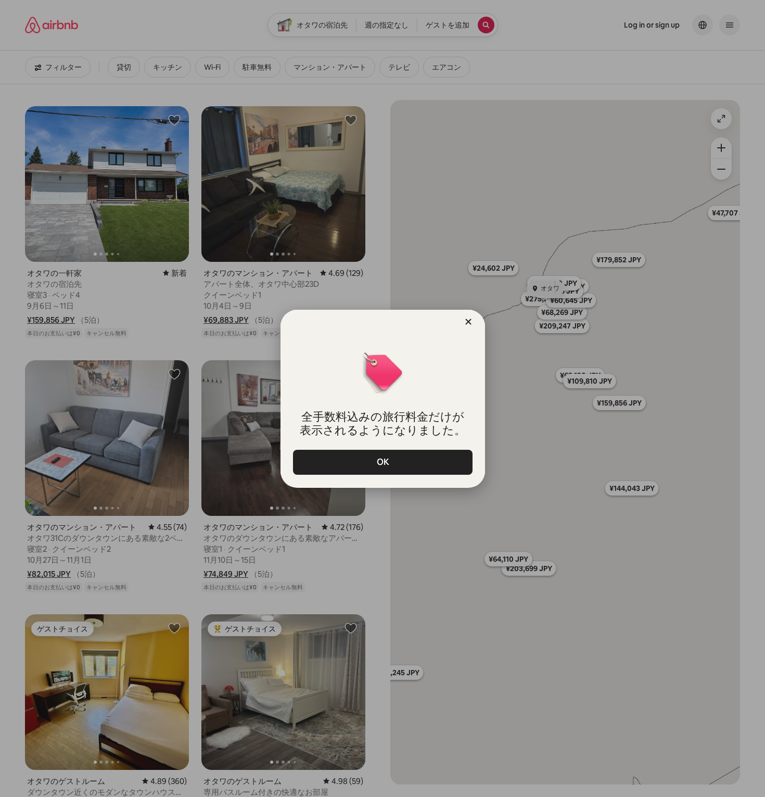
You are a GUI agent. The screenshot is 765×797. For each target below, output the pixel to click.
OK (382, 462)
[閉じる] (468, 322)
